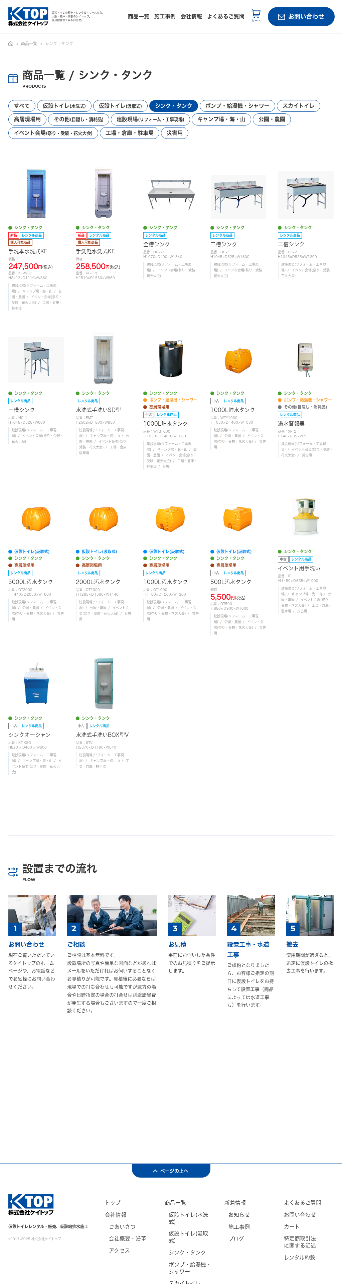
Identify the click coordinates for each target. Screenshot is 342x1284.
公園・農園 (272, 119)
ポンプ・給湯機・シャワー (237, 105)
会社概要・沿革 (127, 1238)
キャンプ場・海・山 (221, 119)
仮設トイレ (64, 105)
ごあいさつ (122, 1226)
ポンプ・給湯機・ (190, 1268)
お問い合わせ (306, 16)
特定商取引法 (300, 1242)
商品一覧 (138, 16)
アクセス (119, 1250)
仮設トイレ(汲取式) (188, 1237)
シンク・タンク (173, 105)
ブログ (236, 1238)
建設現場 (150, 119)
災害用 (175, 133)
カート (292, 1226)
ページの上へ (174, 1171)
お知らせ (239, 1214)
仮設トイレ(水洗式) (188, 1218)
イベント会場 (53, 133)
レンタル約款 (299, 1257)
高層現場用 (27, 119)
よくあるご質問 (225, 16)
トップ (113, 1202)
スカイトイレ (299, 105)
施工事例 (165, 16)
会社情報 (191, 16)
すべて (22, 105)
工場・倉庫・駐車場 (130, 133)
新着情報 (235, 1202)
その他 (79, 119)
